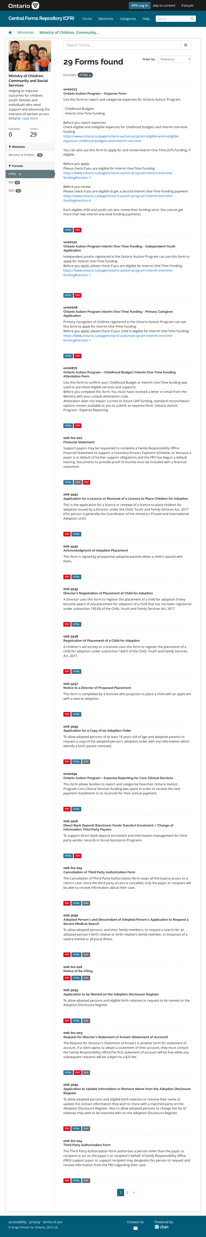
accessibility (17, 1222)
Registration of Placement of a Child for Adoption (101, 641)
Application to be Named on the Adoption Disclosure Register (111, 994)
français (187, 5)
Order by (148, 59)
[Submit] (192, 18)
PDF (77, 230)
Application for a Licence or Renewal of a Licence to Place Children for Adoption (125, 499)
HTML (68, 230)
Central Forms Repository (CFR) (41, 18)
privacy (34, 1222)
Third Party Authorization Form (87, 1145)
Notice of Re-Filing (78, 971)
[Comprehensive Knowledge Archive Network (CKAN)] (161, 1227)
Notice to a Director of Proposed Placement (97, 688)
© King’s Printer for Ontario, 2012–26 (33, 1227)
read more (30, 118)
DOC (78, 482)
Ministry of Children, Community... (69, 32)
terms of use (52, 1222)
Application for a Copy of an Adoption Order (97, 730)
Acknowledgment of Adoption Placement (95, 550)
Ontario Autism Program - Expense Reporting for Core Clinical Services (118, 778)
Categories (128, 18)
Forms (87, 18)
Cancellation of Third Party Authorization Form (99, 872)
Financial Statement (79, 442)
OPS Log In (139, 5)
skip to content (164, 5)
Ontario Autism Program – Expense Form (94, 93)
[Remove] (90, 75)
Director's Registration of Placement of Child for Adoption (108, 593)
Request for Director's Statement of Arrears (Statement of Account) (115, 1037)
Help (146, 18)
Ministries (106, 18)
